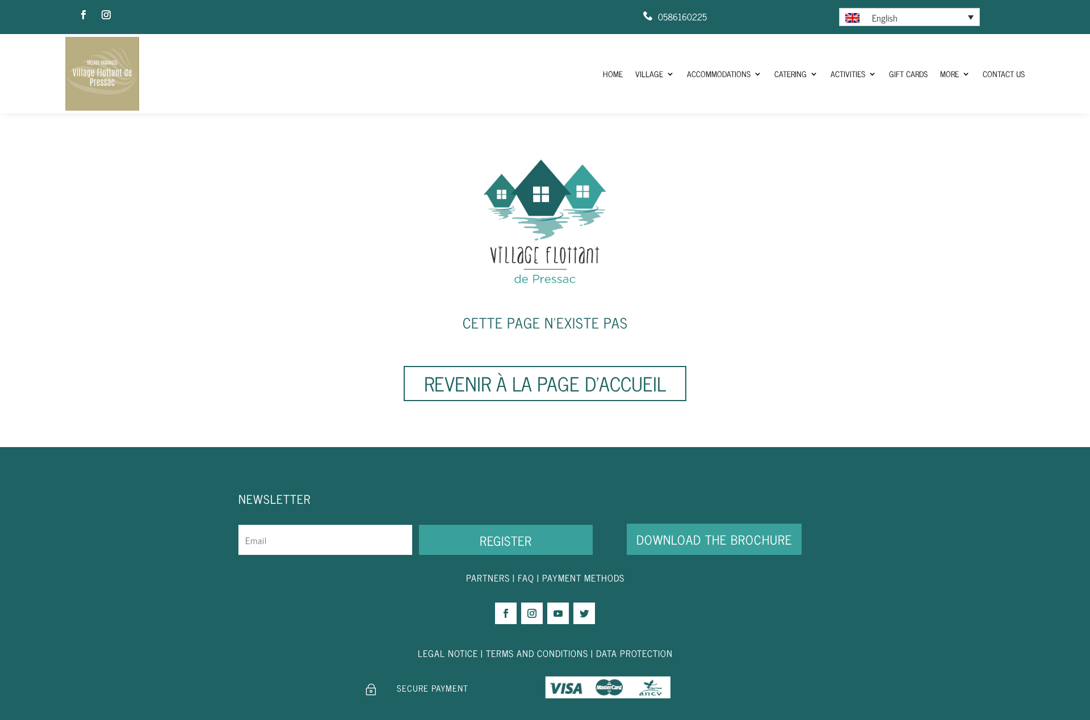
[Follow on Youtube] (558, 613)
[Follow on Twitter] (584, 613)
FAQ (526, 577)
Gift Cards (921, 73)
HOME (657, 73)
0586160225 (682, 16)
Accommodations (751, 73)
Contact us (1007, 73)
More (958, 73)
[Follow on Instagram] (106, 15)
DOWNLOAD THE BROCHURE (714, 539)
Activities (867, 73)
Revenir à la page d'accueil (545, 383)
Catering (815, 73)
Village (689, 73)
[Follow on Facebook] (83, 15)
